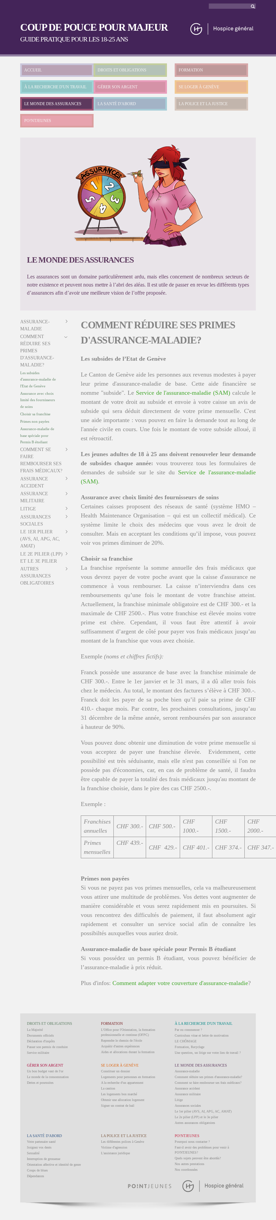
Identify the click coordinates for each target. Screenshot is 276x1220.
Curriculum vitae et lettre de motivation (202, 1035)
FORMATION (191, 70)
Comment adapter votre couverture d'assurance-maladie (180, 983)
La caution (108, 1088)
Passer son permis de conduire (47, 1047)
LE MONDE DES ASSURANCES (52, 103)
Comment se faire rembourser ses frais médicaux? (208, 1082)
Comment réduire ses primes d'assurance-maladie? (37, 350)
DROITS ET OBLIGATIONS (122, 70)
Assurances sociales (188, 1105)
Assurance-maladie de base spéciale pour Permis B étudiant (37, 435)
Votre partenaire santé (41, 1141)
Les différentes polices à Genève (122, 1141)
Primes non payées (34, 421)
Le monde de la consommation (48, 1077)
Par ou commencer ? (188, 1030)
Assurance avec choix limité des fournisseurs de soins (37, 400)
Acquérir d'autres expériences (120, 1046)
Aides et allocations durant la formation (127, 1052)
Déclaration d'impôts (41, 1041)
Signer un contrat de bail (117, 1105)
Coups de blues (37, 1170)
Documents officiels (40, 1035)
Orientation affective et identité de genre (54, 1164)
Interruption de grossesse (43, 1159)
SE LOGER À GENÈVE (199, 87)
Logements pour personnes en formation (128, 1077)
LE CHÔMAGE (186, 1041)
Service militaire (38, 1052)
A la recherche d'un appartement (122, 1082)
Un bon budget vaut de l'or (45, 1071)
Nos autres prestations (189, 1164)
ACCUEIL (33, 70)
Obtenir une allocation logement (122, 1100)
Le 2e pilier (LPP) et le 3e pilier (196, 1117)
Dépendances (35, 1176)
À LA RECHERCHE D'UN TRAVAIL (55, 87)
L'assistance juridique (115, 1153)
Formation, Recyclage (189, 1047)
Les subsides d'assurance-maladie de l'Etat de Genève (38, 379)
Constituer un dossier (115, 1071)
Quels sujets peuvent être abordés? (198, 1158)
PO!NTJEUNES (37, 120)
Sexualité (33, 1153)
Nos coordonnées (186, 1169)
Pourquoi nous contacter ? (192, 1141)
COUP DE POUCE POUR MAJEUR (94, 27)
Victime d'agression (114, 1147)
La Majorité (35, 1030)
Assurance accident (187, 1088)
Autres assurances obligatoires (37, 576)
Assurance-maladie (187, 1071)
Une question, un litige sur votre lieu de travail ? (208, 1052)
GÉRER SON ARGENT (117, 87)
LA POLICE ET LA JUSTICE (203, 103)
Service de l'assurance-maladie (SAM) (183, 392)
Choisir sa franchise (35, 414)
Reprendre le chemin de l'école (121, 1040)
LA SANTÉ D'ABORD (117, 103)
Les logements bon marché (119, 1094)
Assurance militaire (188, 1094)
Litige (28, 508)
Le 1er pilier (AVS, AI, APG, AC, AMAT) (40, 538)
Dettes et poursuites (40, 1082)
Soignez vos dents (39, 1147)
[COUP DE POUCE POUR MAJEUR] (222, 32)
